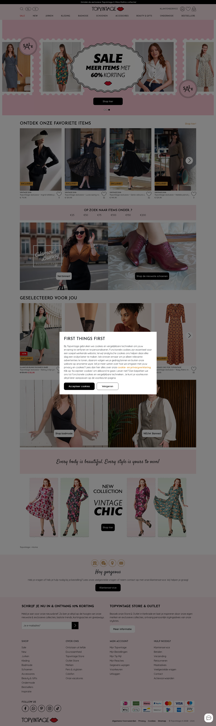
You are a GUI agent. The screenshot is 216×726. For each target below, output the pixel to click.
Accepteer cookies (79, 386)
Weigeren (107, 386)
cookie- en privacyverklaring (134, 367)
